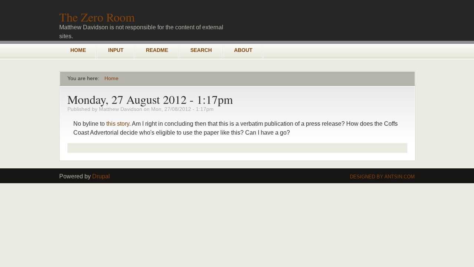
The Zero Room (97, 17)
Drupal (101, 176)
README (157, 50)
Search (201, 50)
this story (117, 124)
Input (116, 50)
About (243, 50)
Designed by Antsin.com (382, 176)
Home (78, 50)
